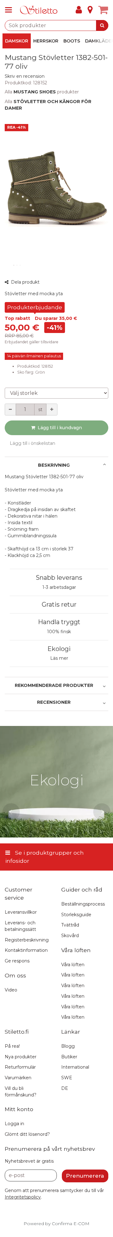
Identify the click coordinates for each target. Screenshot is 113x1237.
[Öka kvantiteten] (51, 409)
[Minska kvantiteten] (10, 409)
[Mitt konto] (79, 10)
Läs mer (59, 658)
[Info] (90, 10)
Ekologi (59, 649)
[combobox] (56, 25)
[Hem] (39, 10)
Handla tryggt (59, 622)
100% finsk (59, 631)
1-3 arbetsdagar (59, 587)
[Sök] (102, 25)
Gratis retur (59, 604)
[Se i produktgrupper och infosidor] (10, 9)
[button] (25, 76)
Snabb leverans (59, 577)
